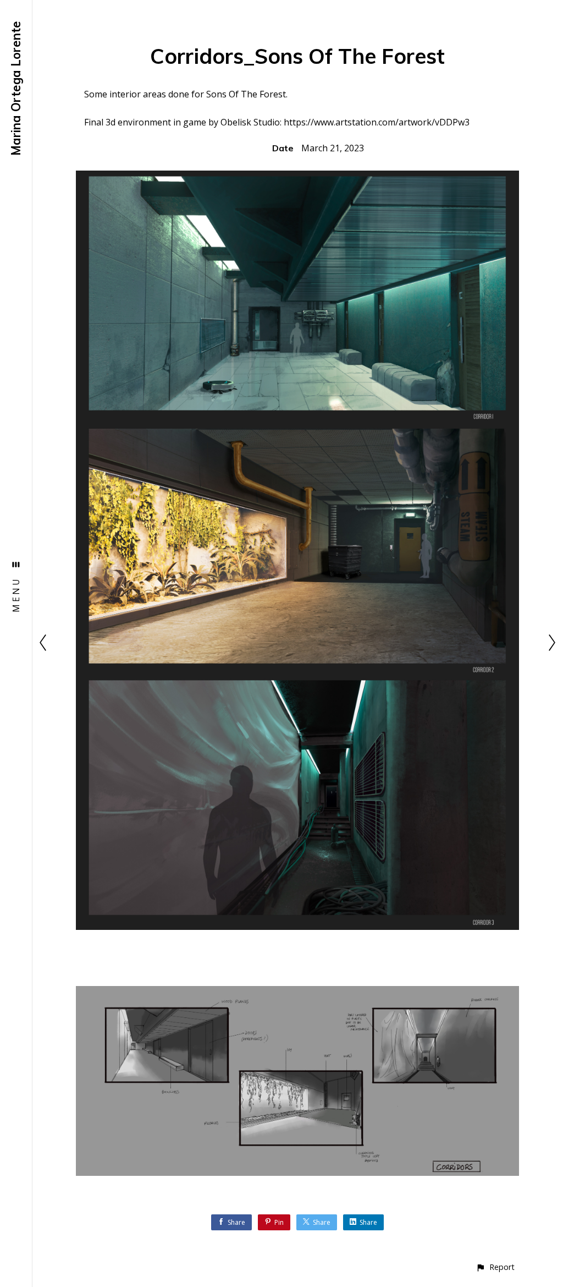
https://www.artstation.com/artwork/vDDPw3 (377, 122)
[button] (495, 1267)
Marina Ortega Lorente (16, 88)
